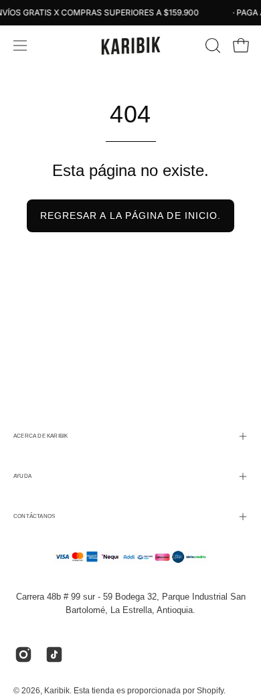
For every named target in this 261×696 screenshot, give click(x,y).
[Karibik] (130, 45)
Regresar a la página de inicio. (130, 215)
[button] (211, 45)
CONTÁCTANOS (34, 516)
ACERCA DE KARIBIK (40, 436)
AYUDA (22, 476)
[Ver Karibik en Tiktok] (54, 654)
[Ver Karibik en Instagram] (23, 654)
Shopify (210, 690)
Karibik (57, 690)
